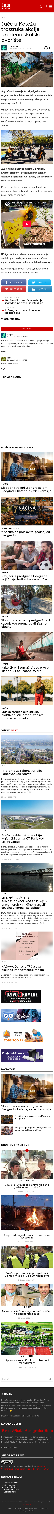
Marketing (22, 1511)
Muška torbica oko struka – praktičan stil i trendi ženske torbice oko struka (22, 715)
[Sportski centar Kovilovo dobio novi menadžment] (27, 1338)
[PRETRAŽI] (45, 6)
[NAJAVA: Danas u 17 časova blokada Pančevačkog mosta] (27, 946)
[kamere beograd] (21, 1002)
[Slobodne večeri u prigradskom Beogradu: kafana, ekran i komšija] (27, 466)
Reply (3, 351)
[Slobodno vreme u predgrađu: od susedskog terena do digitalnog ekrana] (27, 599)
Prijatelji (18, 1508)
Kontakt (32, 1511)
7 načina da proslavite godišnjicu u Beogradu (27, 533)
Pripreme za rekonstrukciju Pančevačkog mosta (21, 772)
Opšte (5, 484)
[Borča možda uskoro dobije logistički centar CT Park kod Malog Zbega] (27, 814)
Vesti (14, 730)
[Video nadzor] (21, 1022)
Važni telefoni (10, 1492)
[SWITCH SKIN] (41, 6)
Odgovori (27, 329)
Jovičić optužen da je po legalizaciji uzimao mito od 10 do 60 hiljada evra (27, 1274)
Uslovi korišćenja (31, 1508)
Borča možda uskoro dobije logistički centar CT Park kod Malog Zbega (22, 839)
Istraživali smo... (10, 528)
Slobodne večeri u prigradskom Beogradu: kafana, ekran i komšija (26, 489)
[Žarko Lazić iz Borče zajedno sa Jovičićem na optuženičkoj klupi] (27, 1295)
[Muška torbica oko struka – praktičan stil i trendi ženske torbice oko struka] (27, 690)
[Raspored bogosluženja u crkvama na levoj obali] (27, 1212)
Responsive (27, 1504)
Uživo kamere (9, 1485)
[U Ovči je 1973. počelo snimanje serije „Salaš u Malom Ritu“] (27, 1164)
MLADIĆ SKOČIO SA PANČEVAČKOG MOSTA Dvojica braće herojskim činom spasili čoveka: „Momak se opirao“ (24, 903)
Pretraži (50, 1380)
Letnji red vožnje (11, 1487)
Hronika (27, 1307)
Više (29, 792)
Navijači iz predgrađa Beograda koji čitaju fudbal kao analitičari (24, 577)
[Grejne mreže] (22, 1041)
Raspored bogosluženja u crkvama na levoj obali (27, 1236)
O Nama (9, 1508)
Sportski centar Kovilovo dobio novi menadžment (27, 1361)
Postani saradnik (11, 1483)
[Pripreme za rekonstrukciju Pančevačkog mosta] (27, 749)
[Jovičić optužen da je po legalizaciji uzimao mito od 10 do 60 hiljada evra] (27, 1257)
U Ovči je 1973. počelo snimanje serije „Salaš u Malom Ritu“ (27, 1186)
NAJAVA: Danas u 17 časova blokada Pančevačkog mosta (22, 968)
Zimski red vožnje (11, 1490)
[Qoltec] (22, 1061)
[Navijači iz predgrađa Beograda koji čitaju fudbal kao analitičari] (27, 555)
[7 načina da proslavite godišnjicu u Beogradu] (27, 511)
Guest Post (44, 1508)
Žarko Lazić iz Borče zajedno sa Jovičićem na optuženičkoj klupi (27, 1312)
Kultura (30, 1180)
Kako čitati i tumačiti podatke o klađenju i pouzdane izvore (25, 669)
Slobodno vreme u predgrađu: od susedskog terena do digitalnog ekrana (25, 623)
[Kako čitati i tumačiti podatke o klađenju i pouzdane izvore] (27, 646)
